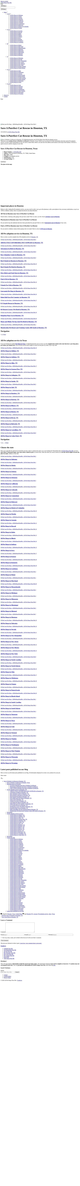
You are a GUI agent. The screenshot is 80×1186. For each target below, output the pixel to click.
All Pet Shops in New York (16, 65)
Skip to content (4, 1)
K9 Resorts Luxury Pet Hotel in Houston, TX (15, 309)
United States (19, 914)
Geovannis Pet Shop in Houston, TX (12, 291)
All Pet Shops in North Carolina (18, 66)
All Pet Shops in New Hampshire (18, 61)
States (5, 12)
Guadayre (3, 946)
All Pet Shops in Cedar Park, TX (11, 436)
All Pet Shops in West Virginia (17, 91)
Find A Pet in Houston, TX (9, 279)
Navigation (9, 812)
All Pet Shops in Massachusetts (17, 48)
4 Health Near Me (8, 948)
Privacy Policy (7, 977)
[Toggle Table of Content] (2, 778)
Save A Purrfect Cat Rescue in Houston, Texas (18, 782)
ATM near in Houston (46, 229)
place (50, 914)
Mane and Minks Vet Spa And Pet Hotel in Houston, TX (19, 321)
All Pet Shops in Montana (16, 55)
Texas (13, 914)
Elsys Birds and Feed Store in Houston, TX (14, 273)
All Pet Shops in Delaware (16, 25)
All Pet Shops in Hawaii (16, 32)
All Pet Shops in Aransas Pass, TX (11, 369)
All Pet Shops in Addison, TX (10, 357)
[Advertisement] (40, 112)
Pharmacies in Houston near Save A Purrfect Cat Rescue (24, 787)
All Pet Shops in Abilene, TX (10, 351)
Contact (6, 96)
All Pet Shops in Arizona (16, 18)
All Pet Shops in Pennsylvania (17, 75)
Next (4, 334)
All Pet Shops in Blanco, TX (10, 405)
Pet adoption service (43, 914)
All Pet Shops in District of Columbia (19, 26)
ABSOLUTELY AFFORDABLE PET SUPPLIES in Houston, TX (22, 242)
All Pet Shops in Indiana (16, 36)
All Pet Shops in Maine (15, 45)
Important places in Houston (14, 784)
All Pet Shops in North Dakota (17, 68)
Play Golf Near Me (8, 954)
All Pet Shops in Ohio (15, 71)
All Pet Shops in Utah (15, 85)
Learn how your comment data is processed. (31, 943)
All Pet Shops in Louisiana (16, 42)
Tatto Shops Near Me (9, 958)
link (54, 965)
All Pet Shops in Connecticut (17, 23)
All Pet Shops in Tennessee (16, 80)
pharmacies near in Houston (52, 222)
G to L (8, 29)
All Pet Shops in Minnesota (17, 51)
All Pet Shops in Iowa (15, 38)
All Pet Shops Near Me (67, 450)
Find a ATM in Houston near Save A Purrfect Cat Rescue (24, 788)
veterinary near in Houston (52, 216)
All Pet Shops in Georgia (16, 31)
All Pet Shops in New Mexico (17, 63)
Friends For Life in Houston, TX (11, 285)
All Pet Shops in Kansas (16, 39)
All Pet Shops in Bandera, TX (10, 393)
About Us (6, 95)
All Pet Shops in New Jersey (17, 62)
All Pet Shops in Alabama (16, 15)
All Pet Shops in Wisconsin (16, 92)
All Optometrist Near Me (10, 950)
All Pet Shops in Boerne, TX (10, 412)
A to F (8, 14)
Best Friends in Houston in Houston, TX (13, 261)
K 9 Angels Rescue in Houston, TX (12, 303)
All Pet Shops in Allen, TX (9, 363)
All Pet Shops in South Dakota (17, 79)
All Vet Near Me (8, 951)
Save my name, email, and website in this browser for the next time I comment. (21, 937)
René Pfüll (6, 957)
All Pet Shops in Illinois (16, 35)
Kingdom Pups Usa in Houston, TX (12, 315)
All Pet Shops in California (16, 21)
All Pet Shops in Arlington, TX (10, 375)
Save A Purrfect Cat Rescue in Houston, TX (15, 781)
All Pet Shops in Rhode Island (17, 76)
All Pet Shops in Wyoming (16, 93)
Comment (3, 932)
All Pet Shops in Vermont (16, 86)
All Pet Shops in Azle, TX (9, 387)
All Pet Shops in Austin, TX (9, 381)
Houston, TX (34, 237)
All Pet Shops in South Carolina (18, 78)
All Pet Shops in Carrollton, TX (11, 430)
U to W (9, 83)
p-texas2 (35, 914)
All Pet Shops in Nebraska (16, 58)
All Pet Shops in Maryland (16, 46)
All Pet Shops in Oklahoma (17, 72)
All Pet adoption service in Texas (15, 813)
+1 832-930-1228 (16, 152)
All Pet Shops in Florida (16, 28)
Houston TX (30, 914)
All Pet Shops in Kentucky (16, 40)
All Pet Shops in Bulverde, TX (10, 424)
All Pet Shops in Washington (17, 89)
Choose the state (11, 837)
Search (2, 970)
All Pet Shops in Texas (15, 82)
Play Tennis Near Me (9, 955)
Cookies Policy (7, 976)
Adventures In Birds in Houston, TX (12, 249)
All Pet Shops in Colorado (16, 22)
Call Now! (3, 161)
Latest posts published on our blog (15, 911)
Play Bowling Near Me (9, 953)
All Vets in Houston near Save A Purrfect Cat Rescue (23, 785)
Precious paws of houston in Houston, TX (12, 915)
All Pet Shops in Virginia (16, 88)
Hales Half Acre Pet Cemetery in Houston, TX (15, 297)
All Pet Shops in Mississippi (17, 52)
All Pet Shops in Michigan (16, 49)
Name (2, 934)
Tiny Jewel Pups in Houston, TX (10, 917)
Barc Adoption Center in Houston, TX (13, 255)
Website (50, 934)
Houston (9, 914)
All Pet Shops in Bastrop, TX (10, 399)
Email (26, 934)
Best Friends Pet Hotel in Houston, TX (13, 267)
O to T (8, 69)
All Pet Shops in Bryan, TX (9, 418)
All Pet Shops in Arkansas (16, 19)
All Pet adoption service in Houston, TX (17, 789)
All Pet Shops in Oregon (16, 73)
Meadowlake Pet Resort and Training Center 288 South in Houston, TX (24, 328)
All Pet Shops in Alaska (16, 16)
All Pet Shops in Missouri (16, 53)
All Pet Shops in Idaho (15, 33)
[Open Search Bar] (2, 4)
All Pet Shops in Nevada (16, 59)
